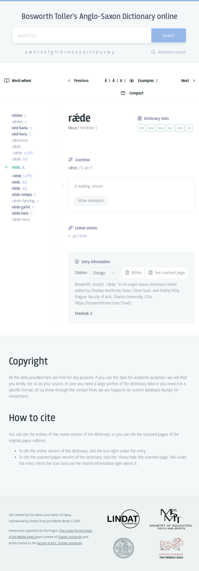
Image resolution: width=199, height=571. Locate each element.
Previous (81, 81)
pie (189, 128)
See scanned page (169, 273)
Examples (146, 81)
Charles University (70, 537)
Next (185, 81)
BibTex (135, 273)
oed (142, 128)
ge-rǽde (80, 236)
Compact (136, 93)
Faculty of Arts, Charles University (59, 543)
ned (151, 128)
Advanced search (171, 52)
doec (180, 128)
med (160, 128)
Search (169, 36)
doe (170, 128)
